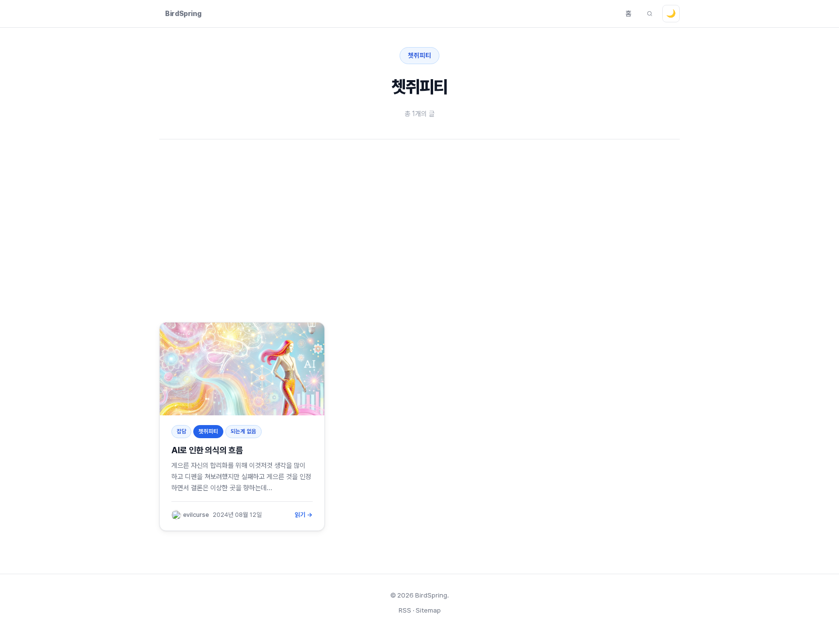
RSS (405, 610)
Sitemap (428, 610)
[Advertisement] (450, 231)
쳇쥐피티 (208, 431)
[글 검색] (649, 13)
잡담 (181, 431)
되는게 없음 (244, 431)
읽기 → (304, 514)
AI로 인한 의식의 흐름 (207, 450)
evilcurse (196, 514)
